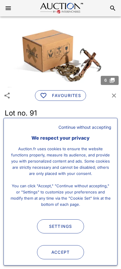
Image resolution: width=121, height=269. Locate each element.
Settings (60, 226)
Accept (60, 252)
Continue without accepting (84, 127)
